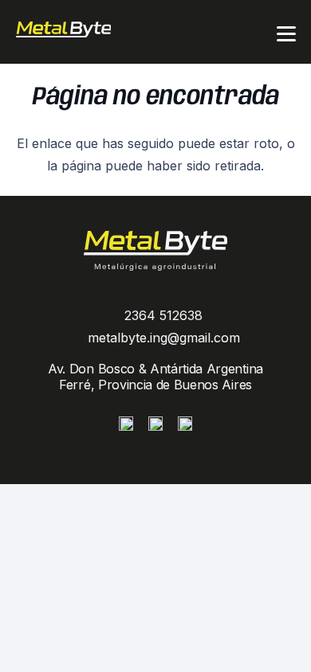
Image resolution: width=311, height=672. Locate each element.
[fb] (155, 423)
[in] (185, 423)
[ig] (126, 423)
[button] (286, 34)
